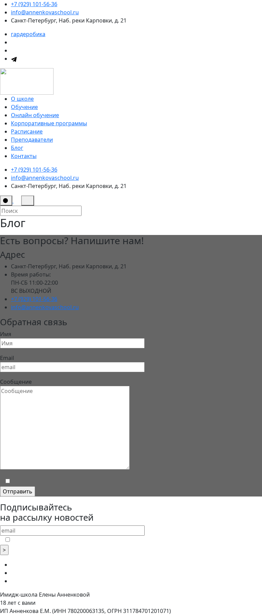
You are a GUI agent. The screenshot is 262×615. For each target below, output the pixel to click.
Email (7, 358)
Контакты (24, 156)
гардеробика (28, 34)
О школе (22, 98)
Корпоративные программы (49, 123)
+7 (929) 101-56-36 (34, 4)
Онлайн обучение (35, 115)
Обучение (24, 107)
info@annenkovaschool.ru (45, 12)
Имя (5, 334)
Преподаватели (32, 139)
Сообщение (16, 381)
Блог (17, 148)
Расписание (27, 131)
